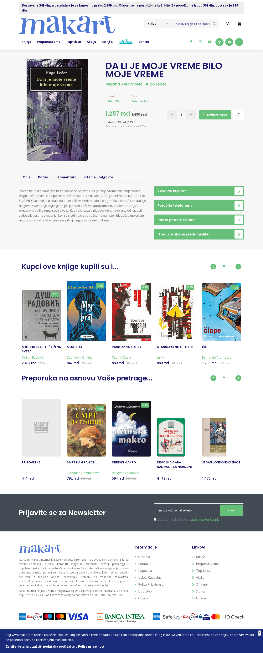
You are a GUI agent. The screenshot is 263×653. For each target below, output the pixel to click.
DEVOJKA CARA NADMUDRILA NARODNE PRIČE (174, 464)
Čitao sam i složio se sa (188, 519)
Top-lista (203, 571)
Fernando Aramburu (216, 357)
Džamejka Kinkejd (79, 357)
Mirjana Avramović (124, 84)
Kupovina (145, 571)
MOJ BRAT (75, 347)
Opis (26, 177)
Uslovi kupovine (150, 577)
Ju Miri (161, 357)
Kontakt (144, 564)
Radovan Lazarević (125, 473)
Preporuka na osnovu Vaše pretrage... (87, 378)
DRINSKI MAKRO (124, 462)
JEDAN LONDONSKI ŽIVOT (221, 462)
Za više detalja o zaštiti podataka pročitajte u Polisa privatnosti (56, 646)
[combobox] (158, 23)
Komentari (66, 177)
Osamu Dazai (121, 357)
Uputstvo (145, 591)
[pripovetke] (41, 428)
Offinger (202, 584)
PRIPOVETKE (31, 462)
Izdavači (202, 598)
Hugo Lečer (155, 84)
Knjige (200, 557)
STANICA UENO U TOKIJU (175, 347)
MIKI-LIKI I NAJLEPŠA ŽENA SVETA (41, 349)
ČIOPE (206, 347)
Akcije (200, 577)
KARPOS (112, 101)
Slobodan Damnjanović (83, 473)
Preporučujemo (207, 564)
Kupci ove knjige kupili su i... (70, 266)
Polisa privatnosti (150, 584)
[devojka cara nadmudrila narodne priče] (171, 437)
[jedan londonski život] (214, 437)
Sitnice (200, 591)
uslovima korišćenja (205, 519)
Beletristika (139, 101)
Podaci (43, 177)
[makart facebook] (191, 42)
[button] (213, 266)
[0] (239, 23)
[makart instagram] (200, 42)
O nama (144, 557)
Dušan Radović (32, 357)
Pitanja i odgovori (98, 177)
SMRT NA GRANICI (80, 462)
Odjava (143, 598)
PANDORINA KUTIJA (127, 347)
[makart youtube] (210, 42)
